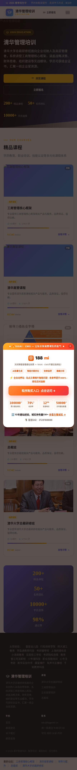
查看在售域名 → (57, 414)
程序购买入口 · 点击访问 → (39, 390)
